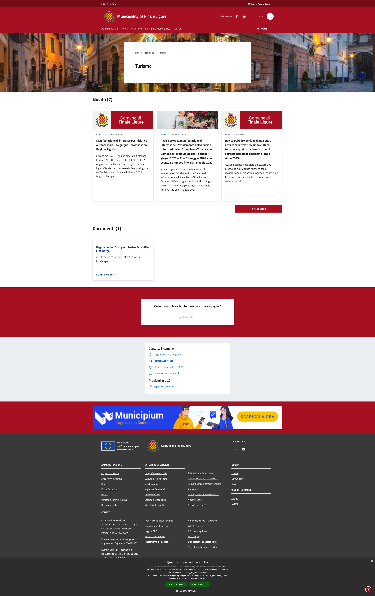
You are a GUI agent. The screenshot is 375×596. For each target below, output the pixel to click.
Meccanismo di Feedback (157, 541)
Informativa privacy (197, 531)
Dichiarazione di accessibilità (202, 541)
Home (136, 52)
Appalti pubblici (152, 494)
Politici (104, 494)
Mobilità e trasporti (154, 505)
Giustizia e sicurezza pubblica (202, 478)
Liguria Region (108, 4)
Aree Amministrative (111, 478)
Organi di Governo (110, 473)
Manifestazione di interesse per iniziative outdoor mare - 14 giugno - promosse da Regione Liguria (121, 145)
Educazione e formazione (200, 473)
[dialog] (187, 577)
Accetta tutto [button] (176, 584)
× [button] (372, 561)
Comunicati (237, 478)
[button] (187, 591)
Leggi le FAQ (151, 531)
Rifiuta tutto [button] (199, 584)
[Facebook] (235, 16)
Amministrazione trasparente (202, 520)
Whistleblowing (195, 526)
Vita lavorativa (152, 484)
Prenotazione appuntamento (159, 520)
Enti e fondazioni (109, 489)
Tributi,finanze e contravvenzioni (204, 484)
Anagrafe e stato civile (156, 473)
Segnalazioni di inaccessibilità (203, 547)
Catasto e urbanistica (155, 500)
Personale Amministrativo (114, 500)
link (204, 578)
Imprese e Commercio (155, 489)
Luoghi (234, 498)
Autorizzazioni (195, 499)
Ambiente (193, 489)
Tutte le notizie (258, 208)
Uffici (103, 484)
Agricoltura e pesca (197, 505)
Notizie (234, 473)
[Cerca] (270, 16)
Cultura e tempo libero (156, 478)
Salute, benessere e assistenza (203, 494)
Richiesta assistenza (155, 536)
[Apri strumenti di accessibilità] (368, 589)
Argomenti (149, 52)
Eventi (234, 503)
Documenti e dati (109, 505)
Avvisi (99, 134)
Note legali (193, 536)
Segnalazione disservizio (157, 526)
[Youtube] (243, 16)
